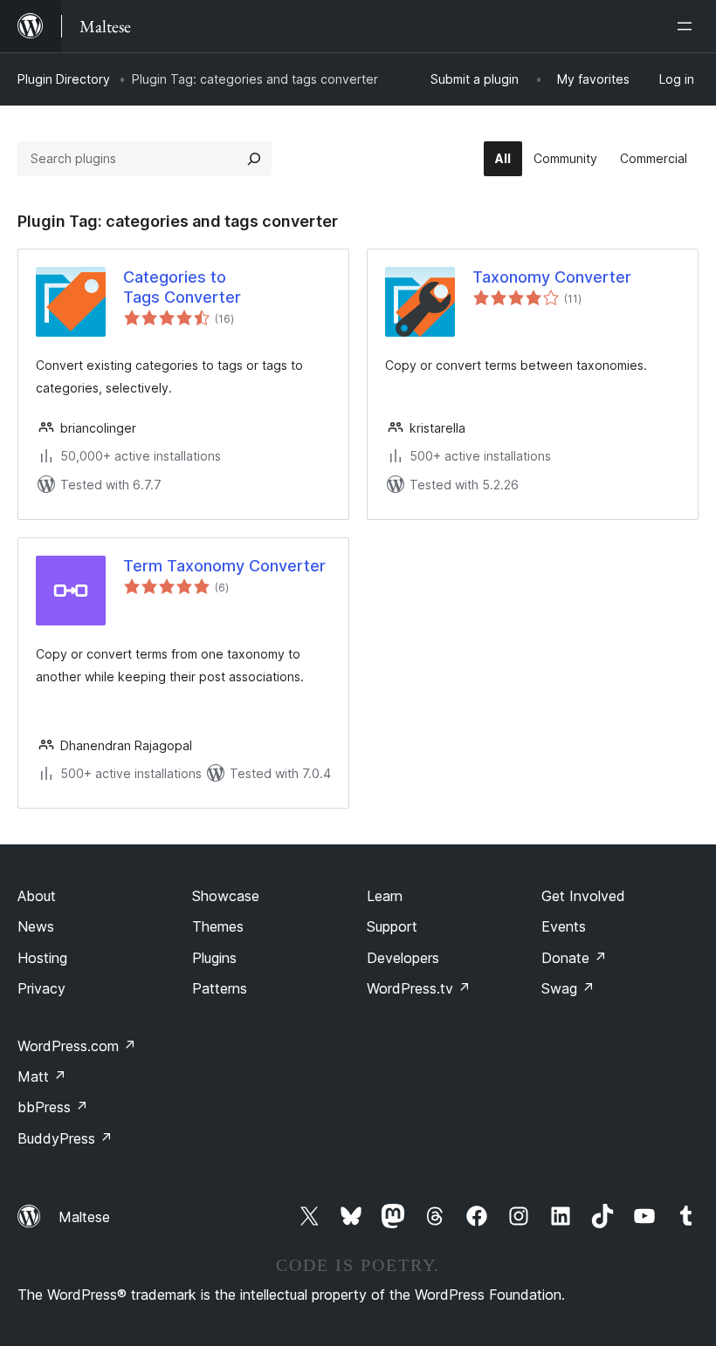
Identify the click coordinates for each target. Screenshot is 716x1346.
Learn (385, 896)
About (36, 896)
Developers (403, 958)
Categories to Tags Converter (182, 287)
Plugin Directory (63, 79)
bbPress (52, 1107)
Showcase (225, 896)
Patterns (219, 988)
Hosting (42, 958)
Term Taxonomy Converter (224, 566)
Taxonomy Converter (551, 277)
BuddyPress (65, 1138)
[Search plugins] (254, 158)
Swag (568, 988)
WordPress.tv (419, 988)
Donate (574, 958)
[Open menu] (688, 26)
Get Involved (583, 896)
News (35, 926)
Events (563, 926)
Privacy (41, 988)
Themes (218, 926)
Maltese (84, 1217)
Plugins (214, 958)
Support (392, 926)
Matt (41, 1076)
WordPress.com (76, 1046)
